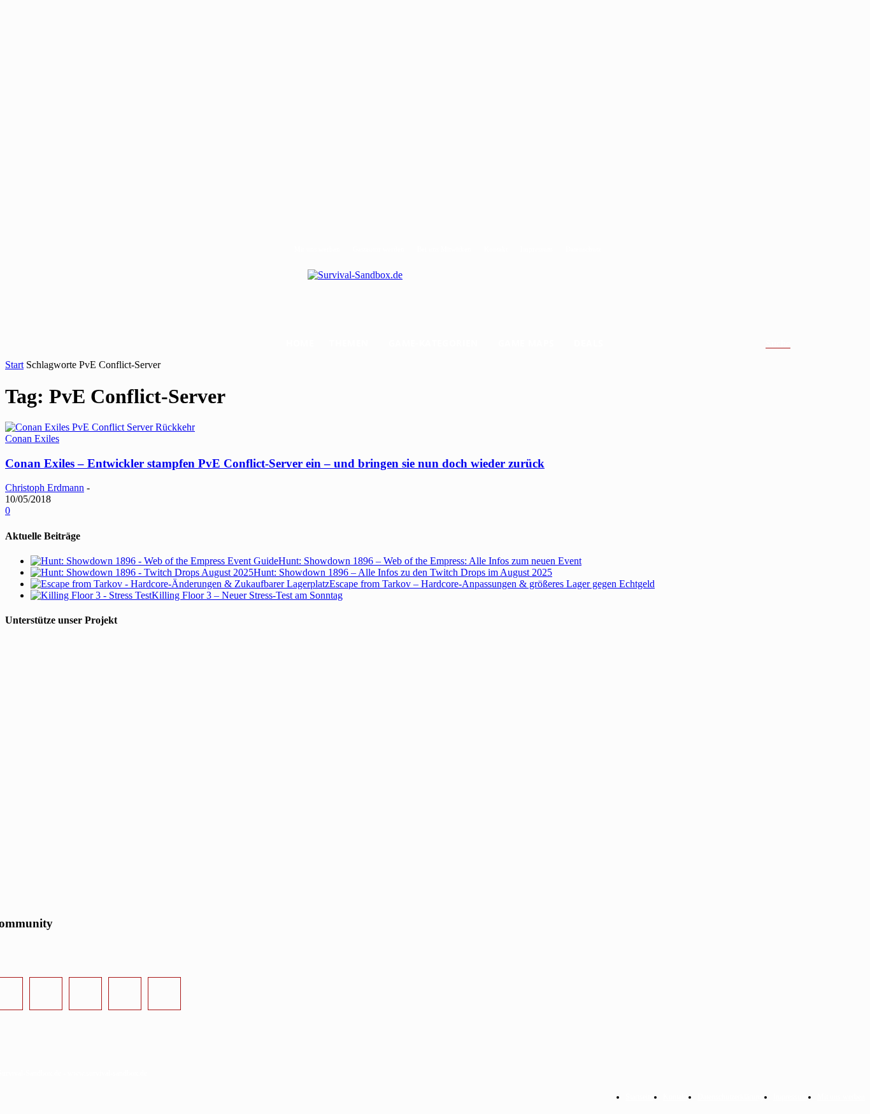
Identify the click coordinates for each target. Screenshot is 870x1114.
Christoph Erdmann (44, 487)
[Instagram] (45, 993)
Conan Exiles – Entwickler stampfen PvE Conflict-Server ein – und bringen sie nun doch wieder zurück (275, 463)
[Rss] (164, 993)
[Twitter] (85, 993)
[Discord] (124, 993)
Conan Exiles (32, 438)
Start (14, 364)
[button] (793, 344)
